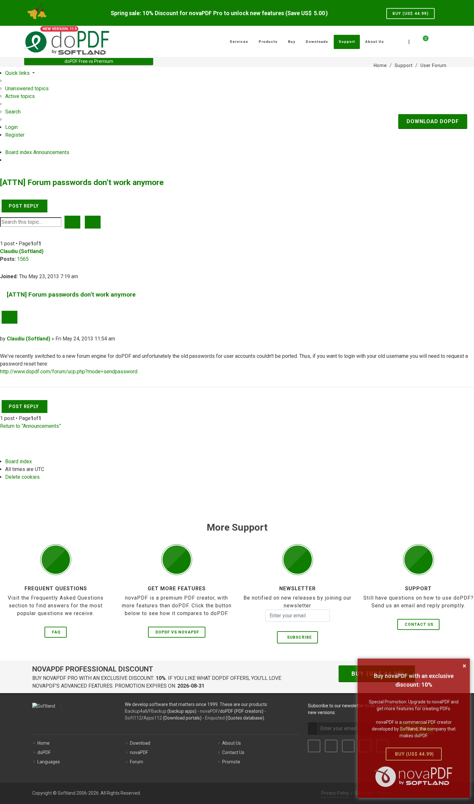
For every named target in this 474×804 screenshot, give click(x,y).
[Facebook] (314, 746)
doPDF (44, 752)
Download (140, 743)
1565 (23, 259)
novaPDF (209, 711)
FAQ (56, 632)
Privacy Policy (335, 793)
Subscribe (298, 637)
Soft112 (133, 718)
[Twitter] (331, 746)
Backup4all (136, 711)
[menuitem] (27, 88)
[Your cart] (422, 41)
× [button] (464, 665)
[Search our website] (442, 41)
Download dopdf (433, 121)
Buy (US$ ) (410, 13)
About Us (231, 743)
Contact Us (419, 624)
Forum (136, 761)
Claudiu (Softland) (22, 251)
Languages (48, 761)
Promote (231, 761)
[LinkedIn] (348, 746)
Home (43, 743)
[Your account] (432, 39)
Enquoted (215, 718)
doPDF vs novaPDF (177, 632)
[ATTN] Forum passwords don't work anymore (82, 182)
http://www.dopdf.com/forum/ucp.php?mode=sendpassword (68, 371)
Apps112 (152, 718)
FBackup (157, 711)
